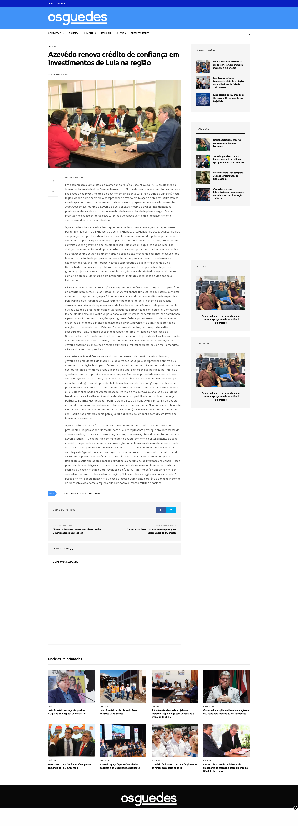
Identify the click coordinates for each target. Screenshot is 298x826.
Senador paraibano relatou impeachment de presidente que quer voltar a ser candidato (228, 159)
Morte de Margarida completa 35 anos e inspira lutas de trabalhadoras (228, 176)
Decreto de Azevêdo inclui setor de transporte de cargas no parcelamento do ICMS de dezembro (225, 767)
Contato (61, 3)
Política (74, 33)
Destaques (53, 46)
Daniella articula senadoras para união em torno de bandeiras (227, 143)
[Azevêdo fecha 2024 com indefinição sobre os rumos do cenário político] (175, 740)
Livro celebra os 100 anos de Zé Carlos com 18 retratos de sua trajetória (228, 98)
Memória (106, 33)
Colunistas (54, 33)
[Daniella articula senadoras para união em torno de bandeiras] (203, 144)
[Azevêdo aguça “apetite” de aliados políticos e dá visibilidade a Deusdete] (123, 740)
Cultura (121, 33)
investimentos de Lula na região (85, 494)
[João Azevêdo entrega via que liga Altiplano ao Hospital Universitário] (71, 686)
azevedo (64, 494)
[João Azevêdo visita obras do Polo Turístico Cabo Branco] (123, 686)
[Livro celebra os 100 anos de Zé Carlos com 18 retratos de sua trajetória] (203, 99)
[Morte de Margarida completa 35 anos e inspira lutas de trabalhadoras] (203, 177)
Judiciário (90, 33)
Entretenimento (140, 33)
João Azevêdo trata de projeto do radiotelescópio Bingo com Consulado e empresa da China (173, 713)
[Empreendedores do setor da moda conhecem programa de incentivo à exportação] (203, 66)
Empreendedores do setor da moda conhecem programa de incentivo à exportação (228, 64)
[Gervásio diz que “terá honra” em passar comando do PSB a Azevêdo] (71, 740)
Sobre (50, 3)
